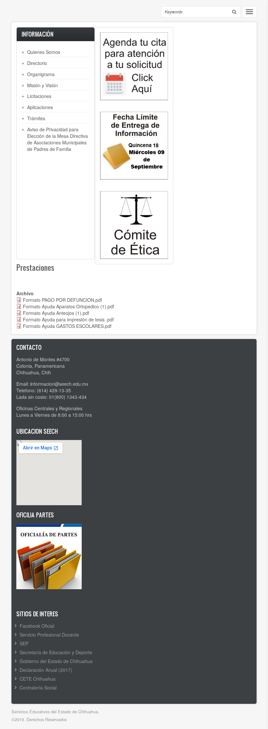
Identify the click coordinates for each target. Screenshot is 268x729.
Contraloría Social (38, 687)
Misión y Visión (42, 85)
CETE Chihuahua (38, 678)
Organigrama (41, 74)
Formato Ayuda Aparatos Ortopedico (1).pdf (68, 306)
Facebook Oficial (37, 626)
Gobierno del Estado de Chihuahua (56, 661)
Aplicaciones (40, 107)
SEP (24, 643)
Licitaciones (39, 96)
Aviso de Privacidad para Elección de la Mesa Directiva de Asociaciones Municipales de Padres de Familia (57, 139)
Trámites (36, 118)
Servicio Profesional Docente (49, 634)
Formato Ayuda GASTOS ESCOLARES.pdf (67, 326)
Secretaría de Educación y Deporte (56, 652)
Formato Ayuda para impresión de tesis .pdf (68, 319)
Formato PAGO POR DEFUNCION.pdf (62, 300)
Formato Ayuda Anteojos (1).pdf (56, 313)
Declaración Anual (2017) (46, 670)
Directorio (37, 63)
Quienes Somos (43, 52)
